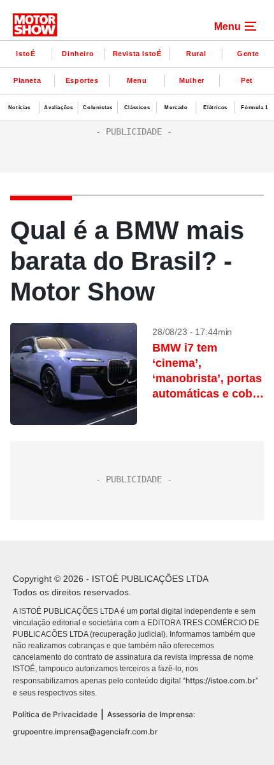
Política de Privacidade (55, 714)
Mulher (192, 80)
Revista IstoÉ (137, 53)
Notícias (19, 107)
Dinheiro (78, 53)
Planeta (27, 80)
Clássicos (137, 107)
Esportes (82, 80)
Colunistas (97, 107)
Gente (248, 53)
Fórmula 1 (254, 107)
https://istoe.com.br (220, 680)
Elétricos (215, 107)
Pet (247, 80)
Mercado (175, 107)
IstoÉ (25, 53)
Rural (196, 53)
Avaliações (58, 107)
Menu (137, 80)
